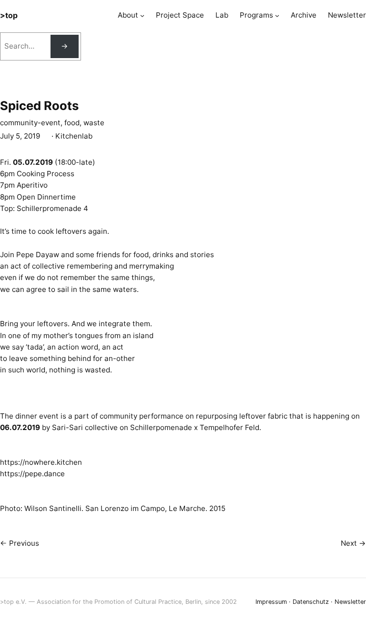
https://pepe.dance (32, 473)
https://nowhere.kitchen (41, 462)
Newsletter (350, 601)
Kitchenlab (73, 135)
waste (93, 122)
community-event (30, 122)
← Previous (19, 543)
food (72, 122)
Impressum (271, 601)
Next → (353, 543)
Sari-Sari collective (85, 427)
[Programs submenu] (277, 15)
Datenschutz (311, 601)
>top (9, 15)
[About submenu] (142, 15)
